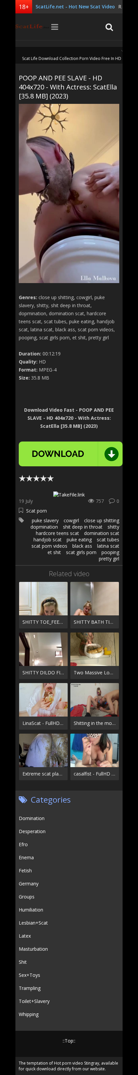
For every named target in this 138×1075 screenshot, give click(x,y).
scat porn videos (49, 546)
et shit (54, 552)
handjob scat (47, 539)
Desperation (32, 831)
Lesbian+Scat (33, 923)
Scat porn (36, 511)
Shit (23, 962)
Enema (26, 857)
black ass (82, 546)
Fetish (25, 870)
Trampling (30, 988)
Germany (29, 883)
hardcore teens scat (57, 533)
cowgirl (71, 520)
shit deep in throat (82, 527)
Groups (26, 896)
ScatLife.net (32, 26)
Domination (32, 818)
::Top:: (69, 1040)
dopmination (44, 527)
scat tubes (108, 539)
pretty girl (109, 558)
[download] (71, 454)
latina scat (108, 546)
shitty (113, 527)
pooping (110, 552)
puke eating (79, 539)
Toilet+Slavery (34, 1001)
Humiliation (31, 909)
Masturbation (33, 949)
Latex (25, 936)
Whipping (29, 1014)
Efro (23, 844)
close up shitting (101, 520)
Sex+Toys (29, 975)
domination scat (101, 533)
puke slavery (45, 520)
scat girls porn (81, 552)
